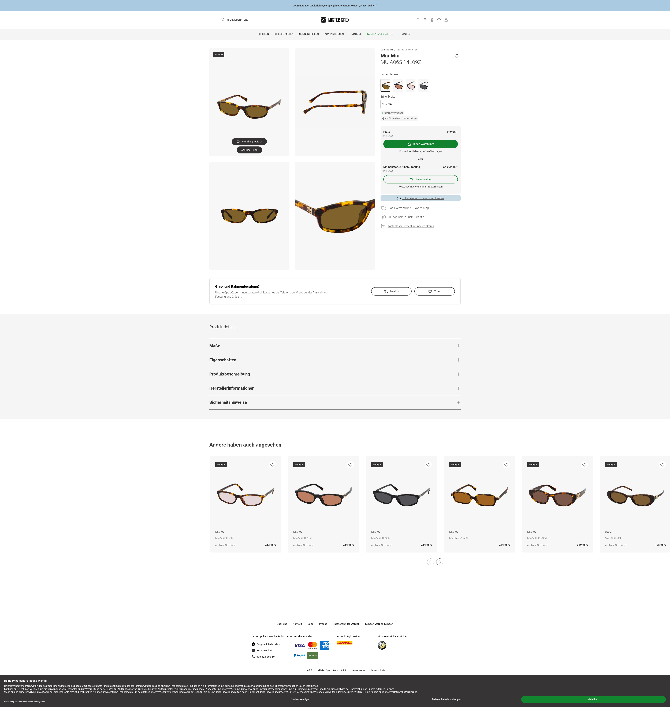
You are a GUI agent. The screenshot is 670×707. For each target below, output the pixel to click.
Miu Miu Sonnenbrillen (406, 49)
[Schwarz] (398, 85)
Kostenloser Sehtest (381, 33)
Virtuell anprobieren (251, 141)
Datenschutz (377, 670)
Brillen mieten (283, 33)
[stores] (425, 19)
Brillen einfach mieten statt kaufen (423, 198)
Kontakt (297, 624)
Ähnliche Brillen (249, 150)
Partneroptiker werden (346, 624)
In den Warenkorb (423, 144)
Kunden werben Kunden (379, 624)
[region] (335, 508)
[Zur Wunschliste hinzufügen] (456, 56)
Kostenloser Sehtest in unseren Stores (411, 226)
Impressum (358, 670)
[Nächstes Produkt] (439, 561)
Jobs (311, 624)
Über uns (282, 624)
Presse (323, 624)
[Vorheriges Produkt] (430, 561)
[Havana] (385, 85)
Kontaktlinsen (334, 33)
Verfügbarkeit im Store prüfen (401, 118)
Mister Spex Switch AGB (332, 670)
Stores (405, 33)
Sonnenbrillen (309, 33)
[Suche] (418, 20)
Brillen (264, 33)
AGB (309, 670)
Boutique (356, 33)
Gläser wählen (423, 179)
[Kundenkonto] (432, 19)
